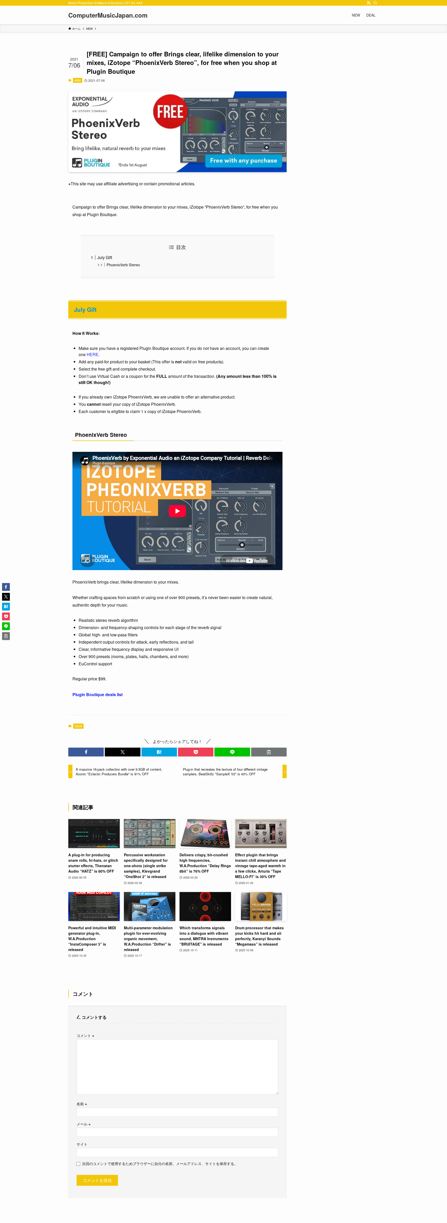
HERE (93, 354)
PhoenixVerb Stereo (123, 264)
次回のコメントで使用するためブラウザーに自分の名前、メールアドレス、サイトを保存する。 (160, 1163)
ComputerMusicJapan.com (107, 15)
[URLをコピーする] (269, 752)
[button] (86, 752)
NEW (77, 80)
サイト (82, 1144)
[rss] (368, 3)
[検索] (375, 3)
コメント (85, 1035)
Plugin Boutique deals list (97, 694)
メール (84, 1123)
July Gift (104, 257)
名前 (82, 1103)
